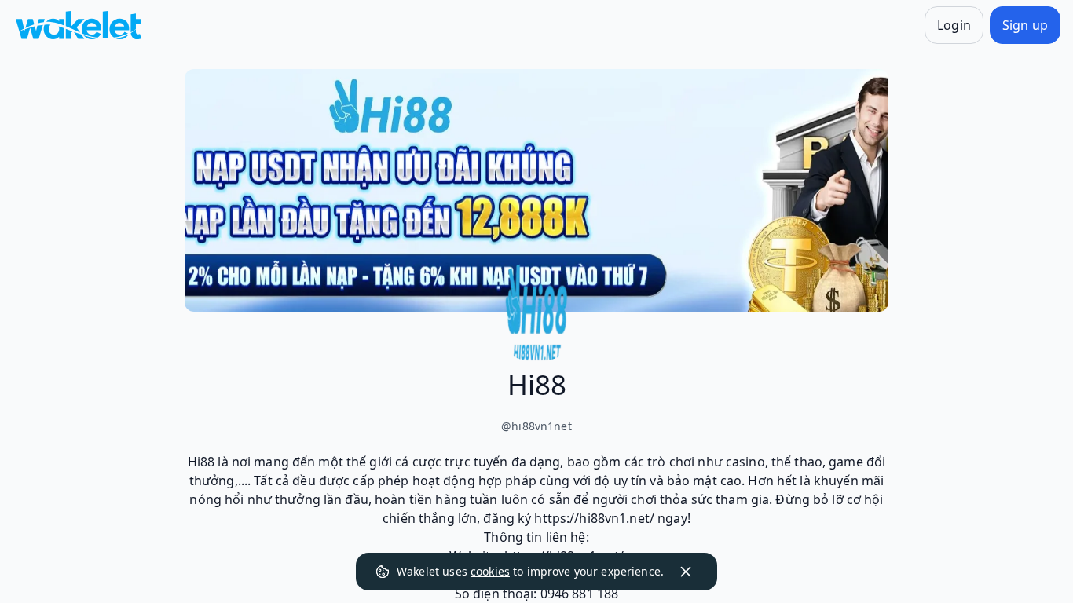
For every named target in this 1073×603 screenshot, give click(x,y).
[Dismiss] (685, 571)
